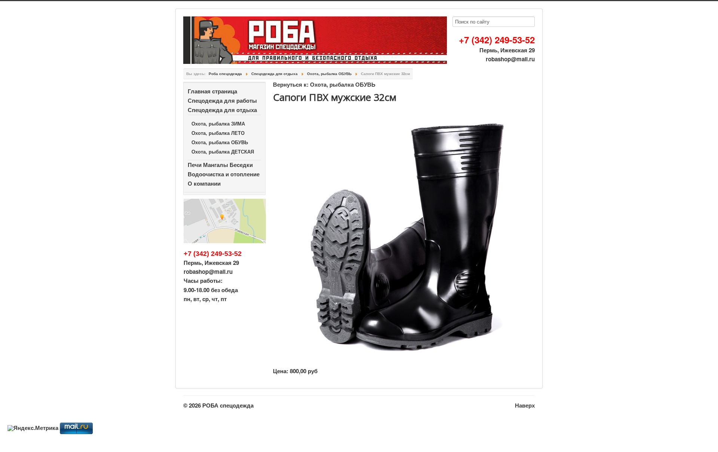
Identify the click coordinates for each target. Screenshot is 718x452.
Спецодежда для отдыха (222, 110)
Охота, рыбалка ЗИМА (218, 123)
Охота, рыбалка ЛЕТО (218, 132)
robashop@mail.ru (510, 59)
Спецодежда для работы (222, 100)
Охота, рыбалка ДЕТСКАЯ (222, 151)
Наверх (525, 405)
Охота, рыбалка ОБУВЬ (219, 142)
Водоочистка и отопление (224, 174)
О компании (204, 183)
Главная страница (212, 91)
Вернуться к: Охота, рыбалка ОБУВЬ (324, 84)
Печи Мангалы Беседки (220, 165)
